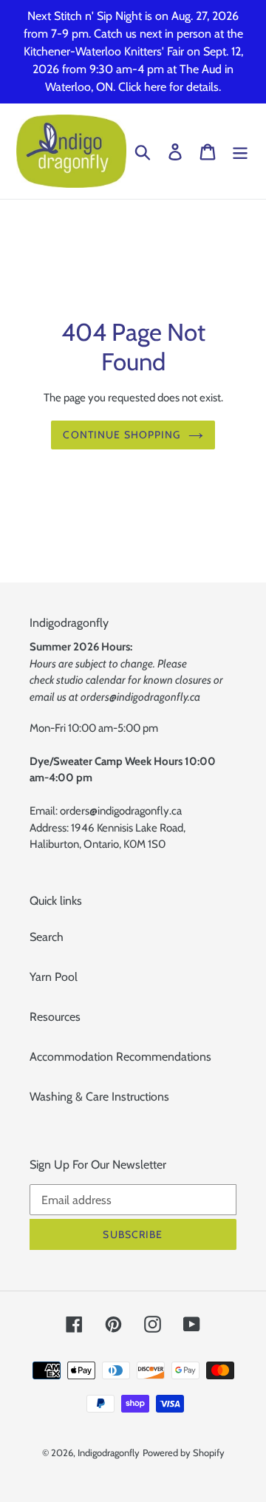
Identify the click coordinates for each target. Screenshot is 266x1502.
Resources (55, 1017)
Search (47, 937)
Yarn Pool (54, 977)
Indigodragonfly (109, 1452)
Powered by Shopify (184, 1452)
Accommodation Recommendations (120, 1057)
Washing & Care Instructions (99, 1097)
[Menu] (240, 151)
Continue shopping (121, 434)
